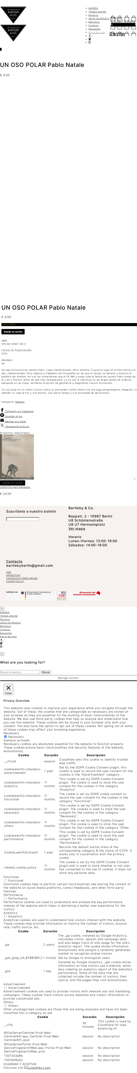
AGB (8, 572)
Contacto (93, 25)
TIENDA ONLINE (97, 11)
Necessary (16, 736)
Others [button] (9, 1002)
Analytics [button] (10, 913)
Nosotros (93, 15)
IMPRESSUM (13, 575)
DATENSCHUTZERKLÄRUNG (22, 578)
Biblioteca (94, 22)
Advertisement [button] (15, 984)
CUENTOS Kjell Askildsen (15, 487)
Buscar (46, 672)
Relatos (20, 401)
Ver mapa (76, 529)
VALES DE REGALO (98, 18)
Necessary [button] (11, 733)
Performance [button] (13, 895)
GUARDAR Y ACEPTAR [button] (20, 1064)
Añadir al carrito (13, 331)
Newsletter (94, 29)
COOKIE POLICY (15, 581)
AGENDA (93, 8)
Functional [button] (11, 877)
